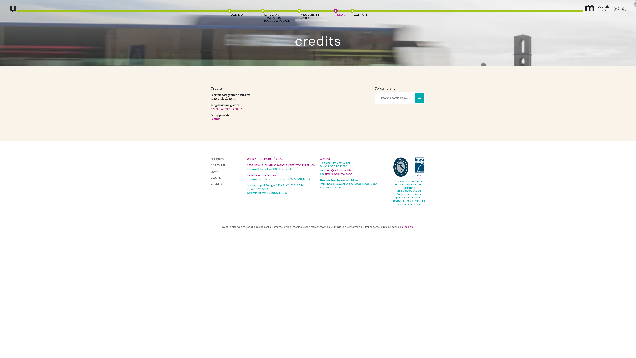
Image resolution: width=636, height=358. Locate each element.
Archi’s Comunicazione (226, 108)
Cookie (216, 178)
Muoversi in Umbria (310, 16)
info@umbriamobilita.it (340, 170)
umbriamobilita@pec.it (338, 174)
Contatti (361, 15)
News (341, 15)
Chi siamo (218, 159)
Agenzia (237, 15)
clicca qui (407, 227)
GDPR (214, 172)
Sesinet (215, 118)
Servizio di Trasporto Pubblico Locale (277, 18)
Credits (217, 184)
